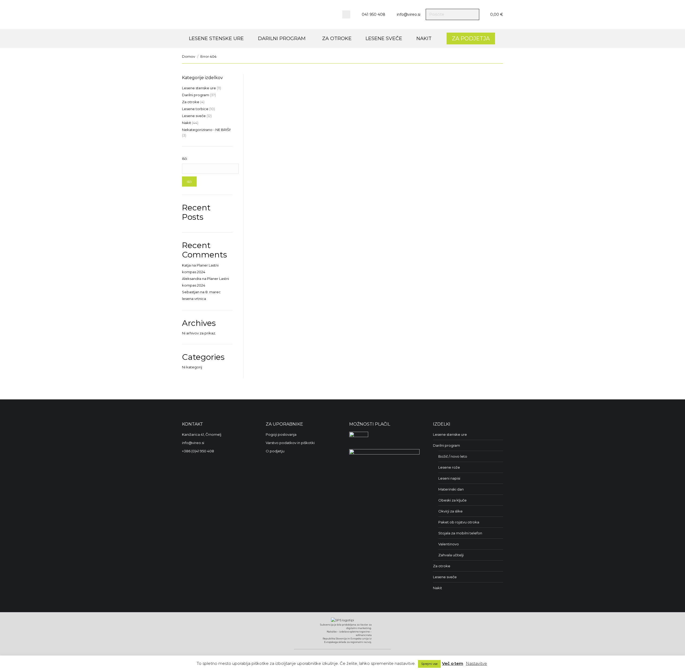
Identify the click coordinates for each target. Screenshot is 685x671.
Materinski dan (451, 489)
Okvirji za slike (450, 511)
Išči (184, 158)
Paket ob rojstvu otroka (458, 522)
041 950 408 (373, 14)
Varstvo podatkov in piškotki (290, 443)
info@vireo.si (408, 14)
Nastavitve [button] (476, 663)
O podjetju (275, 451)
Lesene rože (449, 467)
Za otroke (190, 102)
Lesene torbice (195, 109)
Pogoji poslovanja (281, 434)
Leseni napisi (449, 478)
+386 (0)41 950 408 (198, 451)
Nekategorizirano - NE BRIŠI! (206, 130)
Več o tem (452, 663)
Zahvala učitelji (451, 555)
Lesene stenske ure (199, 88)
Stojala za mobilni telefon (460, 533)
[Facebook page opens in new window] (346, 14)
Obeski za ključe (452, 500)
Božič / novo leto (452, 456)
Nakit (186, 123)
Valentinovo (448, 544)
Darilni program (195, 95)
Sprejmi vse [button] (429, 664)
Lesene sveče (194, 116)
